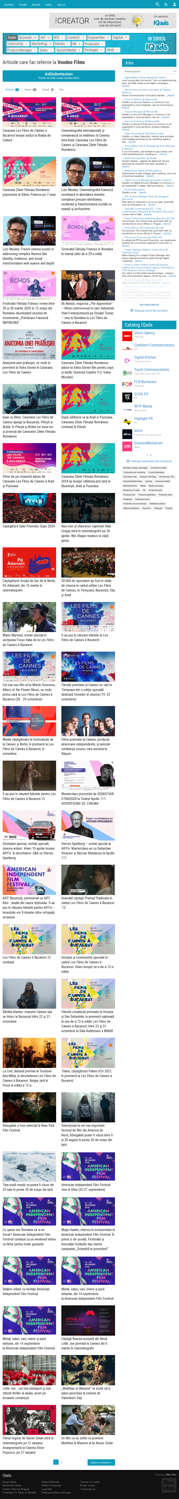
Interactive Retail (162, 481)
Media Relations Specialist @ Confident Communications (143, 288)
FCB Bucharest (145, 382)
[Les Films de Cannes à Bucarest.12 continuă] (29, 939)
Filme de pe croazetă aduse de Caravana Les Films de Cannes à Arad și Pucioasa (28, 481)
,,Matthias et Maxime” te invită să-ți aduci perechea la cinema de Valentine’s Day (85, 1393)
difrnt (138, 431)
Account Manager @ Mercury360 (141, 111)
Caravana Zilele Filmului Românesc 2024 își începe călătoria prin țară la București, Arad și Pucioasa (85, 481)
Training (168, 508)
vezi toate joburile (149, 304)
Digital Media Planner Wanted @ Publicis (145, 77)
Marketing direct (130, 485)
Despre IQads (9, 1481)
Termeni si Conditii (90, 1481)
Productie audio (155, 490)
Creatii (47, 89)
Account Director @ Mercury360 (141, 99)
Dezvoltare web (130, 476)
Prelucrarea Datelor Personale (56, 1492)
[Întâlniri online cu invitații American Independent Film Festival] (29, 1271)
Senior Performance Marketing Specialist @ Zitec (150, 218)
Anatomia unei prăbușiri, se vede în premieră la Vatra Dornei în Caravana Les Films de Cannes (27, 367)
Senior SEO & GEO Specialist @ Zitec (144, 227)
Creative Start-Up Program (16, 1489)
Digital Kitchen (145, 357)
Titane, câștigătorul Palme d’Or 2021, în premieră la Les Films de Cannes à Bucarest (86, 1076)
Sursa (30, 89)
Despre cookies (87, 1485)
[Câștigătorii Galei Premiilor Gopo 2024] (29, 508)
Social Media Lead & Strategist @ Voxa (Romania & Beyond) (148, 147)
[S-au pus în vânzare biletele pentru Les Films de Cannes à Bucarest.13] (29, 776)
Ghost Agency (144, 333)
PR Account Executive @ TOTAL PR (143, 237)
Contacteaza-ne (87, 1489)
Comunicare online (142, 361)
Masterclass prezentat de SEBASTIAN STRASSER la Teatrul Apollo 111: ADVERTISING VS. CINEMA (87, 798)
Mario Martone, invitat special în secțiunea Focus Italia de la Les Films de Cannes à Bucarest (28, 640)
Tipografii (158, 508)
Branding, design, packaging (135, 467)
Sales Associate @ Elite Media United (144, 133)
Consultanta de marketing (134, 472)
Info (61, 89)
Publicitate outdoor (157, 503)
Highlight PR (143, 418)
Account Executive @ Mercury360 (142, 121)
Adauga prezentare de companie (151, 461)
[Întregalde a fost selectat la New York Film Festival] (29, 1107)
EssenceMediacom (148, 443)
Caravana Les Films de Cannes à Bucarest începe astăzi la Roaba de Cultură (27, 135)
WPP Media (143, 406)
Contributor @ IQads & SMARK (19, 1492)
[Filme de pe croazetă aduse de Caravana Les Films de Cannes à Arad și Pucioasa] (29, 458)
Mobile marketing (156, 485)
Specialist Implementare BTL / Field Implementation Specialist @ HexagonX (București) (148, 210)
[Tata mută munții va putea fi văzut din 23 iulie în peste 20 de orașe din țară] (29, 1166)
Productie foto (129, 494)
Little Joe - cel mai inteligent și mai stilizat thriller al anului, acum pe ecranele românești (27, 1393)
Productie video (165, 494)
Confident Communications (154, 345)
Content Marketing (156, 472)
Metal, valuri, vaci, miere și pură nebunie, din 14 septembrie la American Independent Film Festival (87, 1294)
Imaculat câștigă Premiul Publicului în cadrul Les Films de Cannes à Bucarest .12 (87, 903)
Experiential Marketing (132, 481)
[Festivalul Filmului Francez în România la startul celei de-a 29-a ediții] (88, 231)
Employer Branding (148, 476)
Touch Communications (151, 369)
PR (135, 349)
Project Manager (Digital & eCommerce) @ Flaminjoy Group (145, 251)
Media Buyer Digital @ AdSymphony (143, 170)
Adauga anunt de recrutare (151, 310)
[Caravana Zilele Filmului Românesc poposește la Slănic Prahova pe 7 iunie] (29, 172)
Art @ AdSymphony (135, 189)
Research (146, 508)
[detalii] (125, 85)
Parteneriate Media (12, 1485)
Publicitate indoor (142, 499)
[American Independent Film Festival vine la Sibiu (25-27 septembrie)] (88, 1166)
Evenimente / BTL (153, 373)
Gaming (148, 481)
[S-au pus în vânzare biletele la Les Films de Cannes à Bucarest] (88, 617)
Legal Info (46, 1489)
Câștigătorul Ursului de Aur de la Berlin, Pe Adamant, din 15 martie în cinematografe (29, 585)
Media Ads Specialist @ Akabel (141, 158)
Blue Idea (171, 1474)
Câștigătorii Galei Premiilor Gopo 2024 (29, 526)
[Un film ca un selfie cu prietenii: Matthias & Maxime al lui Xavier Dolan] (88, 1420)
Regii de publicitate (131, 508)
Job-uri (61, 4)
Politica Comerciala (51, 1485)
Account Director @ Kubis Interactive (143, 279)
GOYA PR (141, 394)
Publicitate (139, 336)
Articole (11, 89)
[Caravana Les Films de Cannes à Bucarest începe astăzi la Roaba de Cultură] (29, 112)
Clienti (144, 410)
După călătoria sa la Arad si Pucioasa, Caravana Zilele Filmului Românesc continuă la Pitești (87, 422)
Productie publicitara (147, 494)
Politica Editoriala (50, 1481)
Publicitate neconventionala (134, 503)
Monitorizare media (131, 490)
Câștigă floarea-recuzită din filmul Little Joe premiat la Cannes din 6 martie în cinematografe (84, 1343)
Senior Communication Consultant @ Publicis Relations (146, 91)
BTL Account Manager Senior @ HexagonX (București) (145, 198)
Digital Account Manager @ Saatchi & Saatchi (148, 180)
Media (137, 410)
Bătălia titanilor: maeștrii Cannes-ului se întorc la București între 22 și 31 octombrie (27, 1016)
